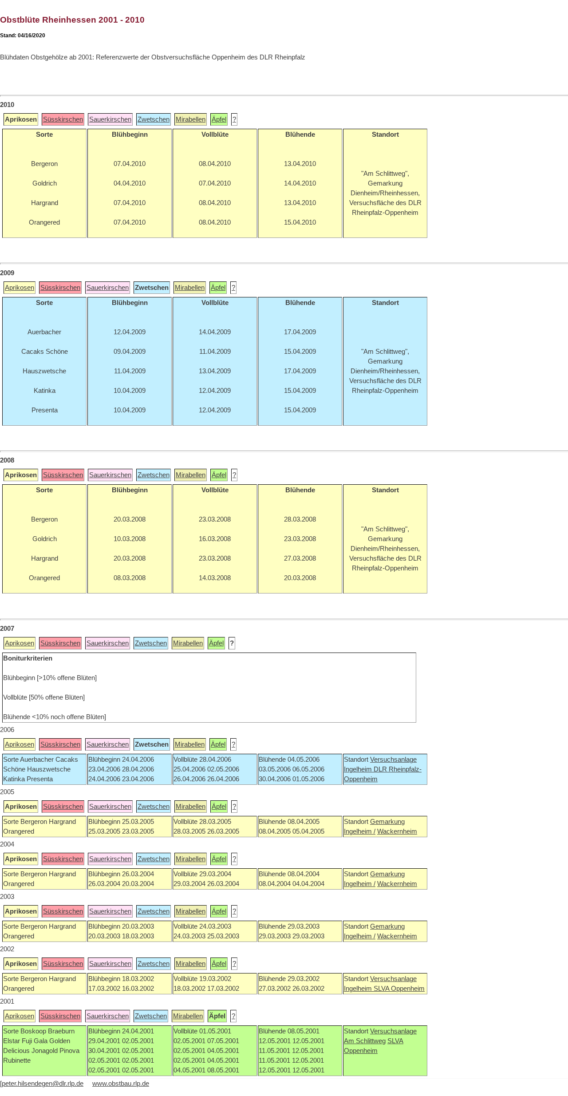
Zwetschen (154, 119)
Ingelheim (359, 769)
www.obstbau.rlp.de (120, 1083)
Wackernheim (397, 831)
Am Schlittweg (365, 1041)
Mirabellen (190, 119)
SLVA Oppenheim (399, 988)
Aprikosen (19, 287)
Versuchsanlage (393, 759)
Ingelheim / (359, 831)
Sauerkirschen (110, 119)
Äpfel (219, 119)
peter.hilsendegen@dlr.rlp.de (42, 1083)
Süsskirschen (63, 119)
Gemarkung (387, 821)
